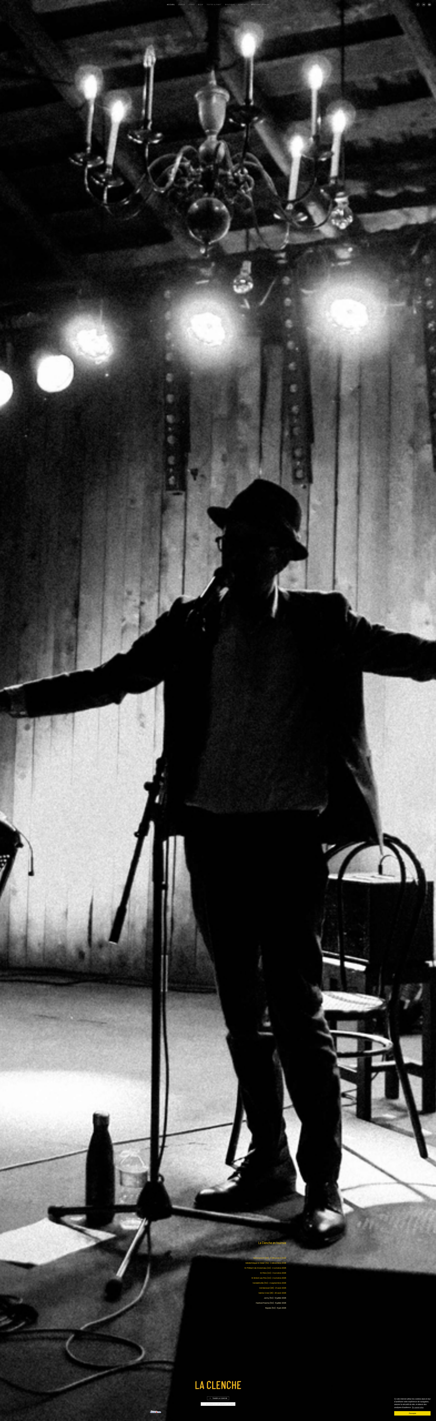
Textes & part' (214, 4)
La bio (192, 4)
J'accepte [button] (412, 1413)
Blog (200, 4)
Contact (243, 4)
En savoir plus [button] (418, 1407)
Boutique (230, 4)
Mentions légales (260, 4)
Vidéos (181, 4)
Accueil (171, 4)
